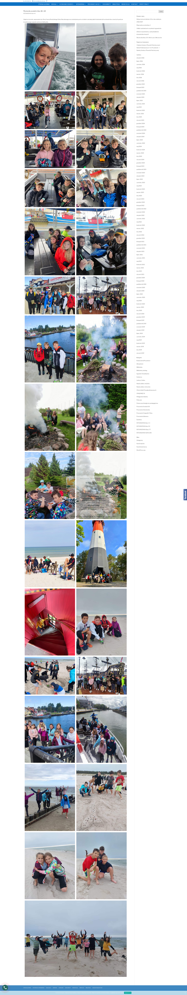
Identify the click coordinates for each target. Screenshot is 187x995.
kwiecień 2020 (141, 304)
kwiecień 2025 (141, 110)
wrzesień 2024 (141, 133)
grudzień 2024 (141, 123)
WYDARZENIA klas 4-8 (29, 13)
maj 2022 (139, 222)
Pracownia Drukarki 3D (143, 406)
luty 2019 (139, 350)
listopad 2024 (140, 127)
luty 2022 (139, 231)
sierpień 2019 (140, 330)
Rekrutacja (126, 4)
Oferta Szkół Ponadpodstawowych (146, 390)
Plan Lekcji (48, 987)
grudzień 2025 (141, 84)
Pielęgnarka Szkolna (142, 396)
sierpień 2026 (140, 58)
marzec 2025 (140, 113)
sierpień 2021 (140, 251)
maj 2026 (139, 67)
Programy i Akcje (93, 4)
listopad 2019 (140, 320)
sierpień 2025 (140, 97)
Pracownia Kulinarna (142, 416)
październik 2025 (141, 90)
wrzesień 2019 (141, 327)
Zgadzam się (128, 992)
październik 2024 (141, 130)
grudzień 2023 (141, 163)
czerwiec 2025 (141, 104)
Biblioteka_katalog (142, 370)
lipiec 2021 (140, 254)
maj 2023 (139, 186)
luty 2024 (139, 156)
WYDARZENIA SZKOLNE (144, 433)
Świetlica (139, 419)
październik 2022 (141, 209)
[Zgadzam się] (185, 993)
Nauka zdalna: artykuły (143, 383)
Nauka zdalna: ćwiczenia (143, 387)
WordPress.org (141, 450)
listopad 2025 (140, 87)
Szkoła (53, 4)
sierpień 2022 (140, 215)
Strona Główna (44, 4)
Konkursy (139, 377)
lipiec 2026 (140, 61)
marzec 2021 (140, 268)
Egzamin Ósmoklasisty (143, 373)
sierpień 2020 (140, 291)
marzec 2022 (140, 228)
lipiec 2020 (140, 294)
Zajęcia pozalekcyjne (97, 987)
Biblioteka (116, 4)
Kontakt (134, 4)
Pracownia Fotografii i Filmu (144, 413)
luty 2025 (139, 117)
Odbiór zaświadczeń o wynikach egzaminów (149, 28)
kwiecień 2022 (141, 225)
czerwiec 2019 (141, 336)
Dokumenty (107, 4)
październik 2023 (141, 169)
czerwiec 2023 (141, 182)
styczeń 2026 (140, 81)
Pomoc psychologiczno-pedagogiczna (147, 403)
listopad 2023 (140, 166)
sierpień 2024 (140, 136)
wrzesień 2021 (141, 248)
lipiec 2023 (140, 179)
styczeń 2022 (140, 235)
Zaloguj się (140, 440)
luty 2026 (139, 77)
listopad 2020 (140, 281)
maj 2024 (139, 146)
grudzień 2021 (141, 238)
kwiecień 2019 (141, 343)
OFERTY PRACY (144, 4)
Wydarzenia (80, 4)
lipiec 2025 (140, 100)
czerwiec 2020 (141, 297)
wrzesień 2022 (141, 212)
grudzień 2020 (141, 277)
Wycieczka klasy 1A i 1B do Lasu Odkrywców (149, 37)
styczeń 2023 (140, 199)
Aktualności (140, 364)
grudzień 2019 (141, 317)
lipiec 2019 (140, 333)
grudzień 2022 (141, 202)
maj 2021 (139, 261)
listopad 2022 (140, 205)
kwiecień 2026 (141, 71)
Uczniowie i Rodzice (66, 4)
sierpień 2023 (140, 176)
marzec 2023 (140, 192)
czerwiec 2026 (141, 64)
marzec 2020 (140, 307)
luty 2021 (139, 271)
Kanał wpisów (140, 443)
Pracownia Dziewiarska (143, 410)
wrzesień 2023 (141, 172)
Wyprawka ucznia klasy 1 (144, 25)
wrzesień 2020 (141, 287)
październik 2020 (141, 284)
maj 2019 (139, 340)
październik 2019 (141, 323)
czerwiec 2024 (141, 143)
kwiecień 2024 (141, 149)
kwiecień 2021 (141, 264)
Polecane (139, 400)
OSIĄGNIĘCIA (141, 393)
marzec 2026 (140, 74)
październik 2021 (141, 245)
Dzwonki (55, 987)
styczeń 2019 (140, 353)
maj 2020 (139, 300)
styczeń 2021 (140, 274)
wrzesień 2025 (141, 94)
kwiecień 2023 (141, 189)
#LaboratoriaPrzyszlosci (143, 360)
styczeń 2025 (140, 120)
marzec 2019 (140, 346)
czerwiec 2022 (141, 218)
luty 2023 (139, 195)
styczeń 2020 (140, 313)
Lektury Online (141, 380)
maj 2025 (139, 107)
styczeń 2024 (140, 159)
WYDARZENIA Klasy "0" (144, 429)
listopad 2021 (140, 241)
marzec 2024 (140, 153)
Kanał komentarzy (142, 447)
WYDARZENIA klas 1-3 (143, 423)
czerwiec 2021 (141, 258)
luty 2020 (139, 310)
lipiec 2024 (140, 140)
